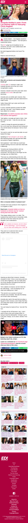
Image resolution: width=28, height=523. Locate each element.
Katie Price (14, 487)
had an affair (9, 92)
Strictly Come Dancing (14, 475)
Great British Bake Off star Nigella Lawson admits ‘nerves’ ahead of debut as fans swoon (7, 404)
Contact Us (14, 506)
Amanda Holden (4, 362)
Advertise (14, 504)
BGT (4, 45)
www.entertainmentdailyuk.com (12, 516)
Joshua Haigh (7, 29)
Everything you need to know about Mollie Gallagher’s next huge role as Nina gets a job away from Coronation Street (7, 447)
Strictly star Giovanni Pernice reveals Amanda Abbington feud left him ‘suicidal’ (19, 434)
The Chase (14, 471)
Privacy (14, 511)
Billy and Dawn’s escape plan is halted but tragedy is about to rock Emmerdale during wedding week (20, 447)
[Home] (3, 2)
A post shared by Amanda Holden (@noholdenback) (14, 273)
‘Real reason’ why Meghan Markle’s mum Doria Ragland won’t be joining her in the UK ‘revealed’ (7, 434)
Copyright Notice (14, 513)
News (14, 463)
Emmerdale (14, 481)
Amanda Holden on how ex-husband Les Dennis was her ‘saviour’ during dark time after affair (13, 210)
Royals (14, 483)
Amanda (3, 84)
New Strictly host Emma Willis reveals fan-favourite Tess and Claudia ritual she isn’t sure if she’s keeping (7, 392)
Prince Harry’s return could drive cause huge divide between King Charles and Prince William (20, 422)
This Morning (14, 468)
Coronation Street (14, 478)
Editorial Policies (14, 502)
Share (4, 32)
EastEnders (14, 480)
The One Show (14, 473)
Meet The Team (14, 501)
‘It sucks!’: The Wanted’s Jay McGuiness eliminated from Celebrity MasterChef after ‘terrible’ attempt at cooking (20, 392)
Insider (14, 488)
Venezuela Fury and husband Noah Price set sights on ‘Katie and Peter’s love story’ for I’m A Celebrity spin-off (20, 378)
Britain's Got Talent (13, 362)
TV (1, 20)
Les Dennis (21, 362)
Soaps (14, 476)
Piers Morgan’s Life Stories (16, 137)
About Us (14, 499)
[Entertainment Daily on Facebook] (14, 493)
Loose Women (14, 469)
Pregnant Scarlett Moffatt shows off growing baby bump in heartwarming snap (7, 422)
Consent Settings (14, 509)
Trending (14, 485)
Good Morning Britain (14, 466)
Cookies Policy (14, 508)
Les (9, 84)
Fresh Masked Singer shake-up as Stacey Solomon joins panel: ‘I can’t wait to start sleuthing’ (19, 405)
